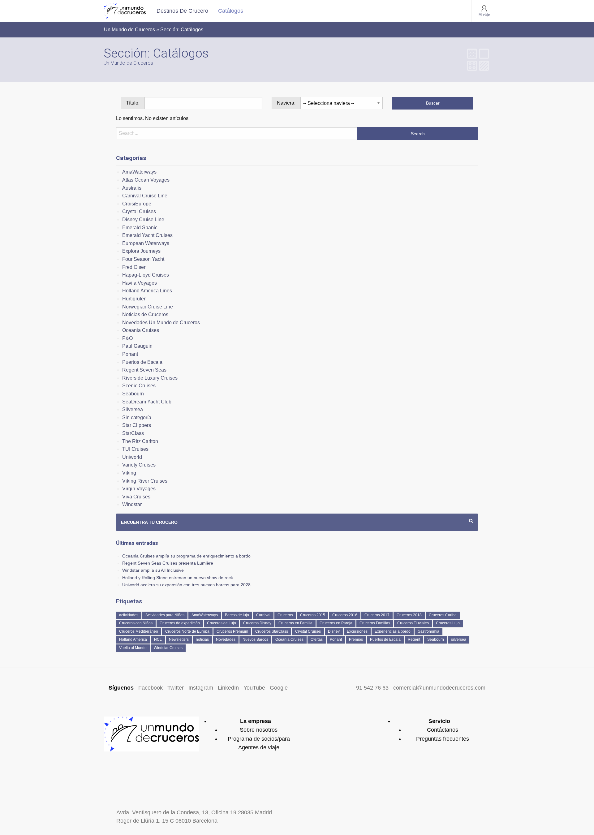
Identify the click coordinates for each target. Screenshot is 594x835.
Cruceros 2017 (377, 615)
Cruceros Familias (374, 623)
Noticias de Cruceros (145, 314)
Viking (129, 473)
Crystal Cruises (139, 211)
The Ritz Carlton (140, 441)
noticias (202, 639)
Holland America (133, 639)
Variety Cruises (139, 464)
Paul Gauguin (137, 346)
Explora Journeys (141, 251)
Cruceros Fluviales (413, 623)
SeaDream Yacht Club (146, 401)
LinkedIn (228, 688)
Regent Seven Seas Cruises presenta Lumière (167, 563)
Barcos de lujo (237, 615)
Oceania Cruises (140, 330)
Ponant (130, 354)
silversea (458, 639)
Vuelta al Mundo (133, 648)
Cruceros (285, 615)
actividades (128, 615)
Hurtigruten (134, 298)
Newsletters (179, 639)
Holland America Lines (147, 290)
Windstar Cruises (168, 648)
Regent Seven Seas (144, 369)
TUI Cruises (135, 449)
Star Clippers (136, 425)
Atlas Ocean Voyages (146, 180)
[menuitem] (182, 11)
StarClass (133, 433)
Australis (131, 188)
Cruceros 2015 (312, 615)
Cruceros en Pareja (336, 623)
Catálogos (230, 11)
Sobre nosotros (259, 730)
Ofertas (317, 639)
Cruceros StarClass (271, 631)
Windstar (132, 504)
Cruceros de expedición (180, 623)
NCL (158, 639)
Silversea (132, 409)
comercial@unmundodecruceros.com (439, 688)
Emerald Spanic (139, 227)
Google (279, 688)
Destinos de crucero (182, 11)
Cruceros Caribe (443, 615)
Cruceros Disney (257, 623)
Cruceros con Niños (136, 623)
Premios (356, 639)
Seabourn (133, 393)
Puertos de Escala (142, 362)
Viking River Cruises (144, 481)
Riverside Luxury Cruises (150, 378)
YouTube (254, 688)
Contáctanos (442, 730)
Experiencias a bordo (393, 631)
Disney (334, 631)
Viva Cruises (136, 496)
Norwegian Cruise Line (147, 306)
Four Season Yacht (143, 259)
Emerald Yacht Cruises (147, 235)
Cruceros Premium (232, 631)
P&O (127, 338)
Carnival (263, 615)
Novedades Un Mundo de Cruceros (161, 322)
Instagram (200, 688)
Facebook (150, 688)
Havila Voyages (139, 283)
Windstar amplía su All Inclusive (153, 570)
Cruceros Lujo (448, 623)
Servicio (439, 721)
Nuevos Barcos (255, 639)
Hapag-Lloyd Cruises (145, 275)
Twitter (175, 688)
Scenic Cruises (139, 385)
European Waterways (145, 243)
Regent (414, 639)
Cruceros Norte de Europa (187, 631)
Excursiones (357, 631)
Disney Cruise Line (143, 219)
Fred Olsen (134, 267)
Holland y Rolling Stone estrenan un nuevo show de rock (177, 577)
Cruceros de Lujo (221, 623)
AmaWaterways (139, 171)
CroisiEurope (136, 203)
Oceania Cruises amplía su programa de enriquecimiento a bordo (186, 555)
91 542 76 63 (373, 688)
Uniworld (132, 457)
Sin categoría (136, 417)
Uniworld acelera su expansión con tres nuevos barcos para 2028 (186, 584)
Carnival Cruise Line (144, 195)
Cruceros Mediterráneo (138, 631)
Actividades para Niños (164, 615)
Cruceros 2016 (344, 615)
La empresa (255, 721)
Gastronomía (428, 631)
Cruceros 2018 (409, 615)
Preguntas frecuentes (442, 739)
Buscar (433, 103)
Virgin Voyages (139, 488)
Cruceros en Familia (295, 623)
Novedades (225, 639)
